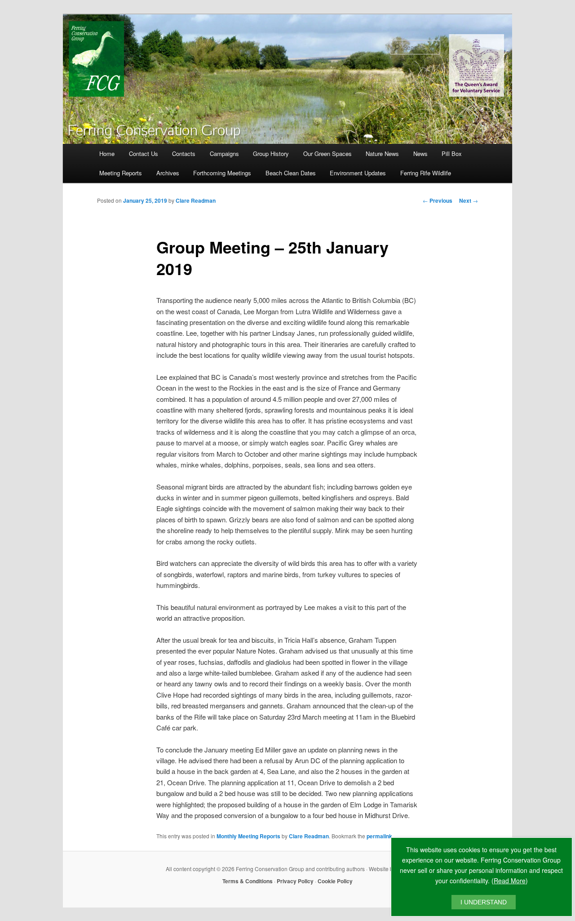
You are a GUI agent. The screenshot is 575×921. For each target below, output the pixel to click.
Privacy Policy (295, 881)
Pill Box (452, 153)
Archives (167, 173)
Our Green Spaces (327, 153)
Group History (271, 153)
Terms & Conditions (247, 881)
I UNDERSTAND (483, 902)
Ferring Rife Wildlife (425, 173)
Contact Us (143, 153)
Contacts (183, 153)
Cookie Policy (335, 881)
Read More (510, 880)
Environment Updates (358, 173)
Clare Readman (196, 200)
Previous (437, 200)
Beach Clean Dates (290, 173)
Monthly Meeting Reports (248, 836)
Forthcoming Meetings (222, 173)
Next (468, 200)
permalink (379, 836)
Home (107, 153)
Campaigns (224, 153)
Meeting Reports (120, 173)
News (420, 153)
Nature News (382, 153)
